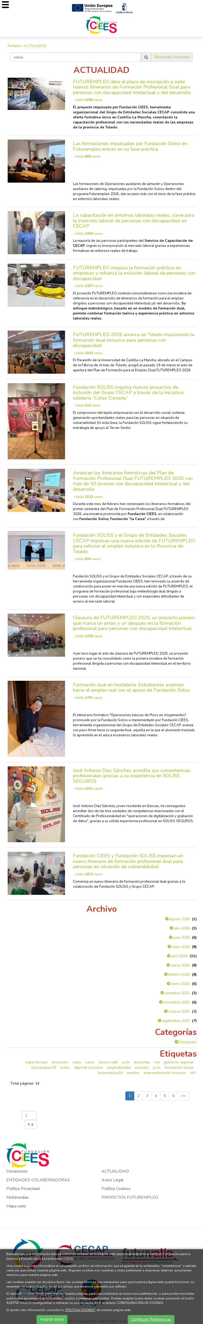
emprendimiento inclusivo (165, 1072)
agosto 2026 (179, 919)
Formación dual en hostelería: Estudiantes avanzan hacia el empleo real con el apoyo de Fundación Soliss (131, 687)
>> (183, 1095)
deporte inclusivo (88, 1067)
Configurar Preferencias (151, 1319)
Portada (14, 46)
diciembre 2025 (177, 993)
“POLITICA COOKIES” (80, 1310)
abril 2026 (179, 956)
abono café (108, 1062)
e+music (142, 1067)
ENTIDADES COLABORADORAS (38, 1180)
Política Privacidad (23, 1189)
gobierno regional (178, 1062)
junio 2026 (181, 937)
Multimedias (17, 1197)
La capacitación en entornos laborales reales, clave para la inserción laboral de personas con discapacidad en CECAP (133, 220)
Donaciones (17, 1171)
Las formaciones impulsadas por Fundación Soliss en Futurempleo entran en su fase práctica (130, 146)
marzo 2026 (180, 965)
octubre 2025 (179, 1011)
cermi (89, 1062)
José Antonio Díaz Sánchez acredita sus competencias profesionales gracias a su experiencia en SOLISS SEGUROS (132, 776)
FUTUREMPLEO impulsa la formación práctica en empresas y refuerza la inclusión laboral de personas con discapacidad (134, 273)
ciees (76, 1062)
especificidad (36, 1062)
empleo (133, 1072)
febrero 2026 (179, 974)
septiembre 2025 (175, 1021)
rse (157, 1062)
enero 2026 (180, 984)
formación (60, 1062)
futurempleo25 (43, 1067)
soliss (65, 1067)
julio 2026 (181, 928)
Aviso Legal (112, 1180)
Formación (187, 1042)
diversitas (142, 1062)
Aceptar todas (52, 1319)
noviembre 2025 (176, 1002)
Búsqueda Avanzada (172, 56)
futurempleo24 (110, 1072)
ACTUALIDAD (35, 46)
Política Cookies (116, 1189)
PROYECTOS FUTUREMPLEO (130, 1197)
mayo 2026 (180, 947)
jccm (156, 1067)
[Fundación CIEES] (101, 24)
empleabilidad (119, 1067)
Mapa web (16, 1206)
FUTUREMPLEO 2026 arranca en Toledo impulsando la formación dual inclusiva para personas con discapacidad (133, 340)
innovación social (179, 1067)
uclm (126, 1062)
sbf (193, 1072)
